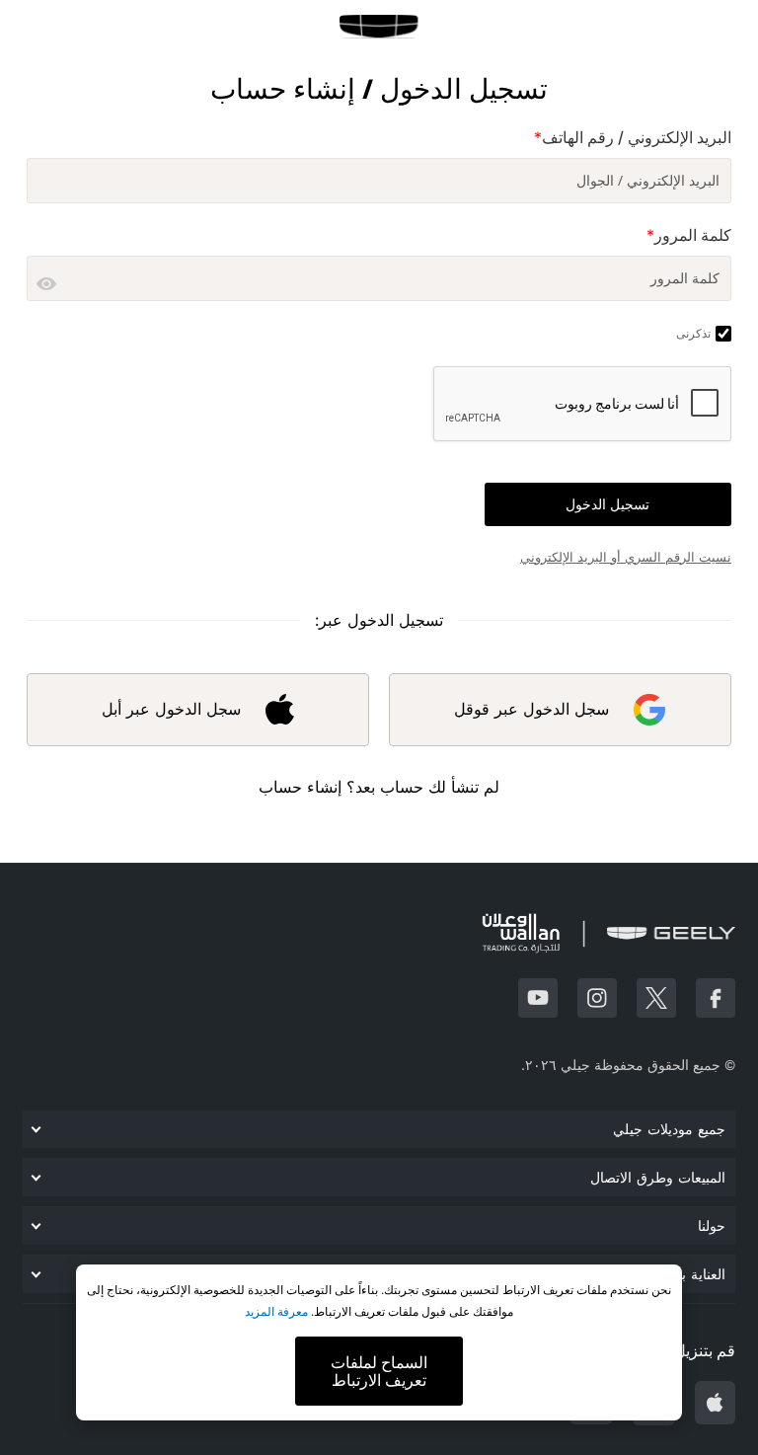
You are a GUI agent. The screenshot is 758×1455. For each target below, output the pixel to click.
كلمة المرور (688, 235)
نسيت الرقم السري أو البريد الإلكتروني (625, 557)
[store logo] (379, 26)
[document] (379, 1342)
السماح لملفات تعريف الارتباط (379, 1371)
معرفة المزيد (276, 1311)
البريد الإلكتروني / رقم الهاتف (632, 137)
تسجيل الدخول (607, 504)
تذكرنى (693, 333)
